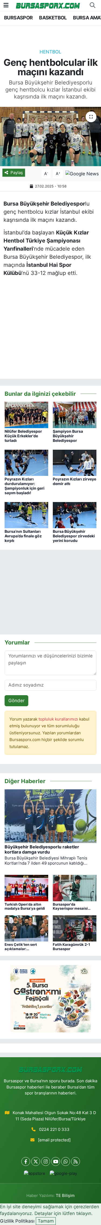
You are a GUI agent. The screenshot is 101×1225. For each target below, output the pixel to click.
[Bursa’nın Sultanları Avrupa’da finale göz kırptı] (26, 514)
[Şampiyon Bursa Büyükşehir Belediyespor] (74, 414)
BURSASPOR (18, 18)
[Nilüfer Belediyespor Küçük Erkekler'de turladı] (26, 414)
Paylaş (17, 172)
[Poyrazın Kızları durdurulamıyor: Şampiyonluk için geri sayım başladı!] (26, 462)
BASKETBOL (53, 18)
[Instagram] (45, 1161)
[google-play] (63, 1175)
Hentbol (50, 51)
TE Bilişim (65, 1195)
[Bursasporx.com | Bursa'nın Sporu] (48, 5)
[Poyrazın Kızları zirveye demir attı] (74, 462)
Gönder (16, 700)
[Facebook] (25, 1161)
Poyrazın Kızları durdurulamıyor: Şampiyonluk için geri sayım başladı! (24, 486)
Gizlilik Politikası (17, 1221)
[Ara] (92, 5)
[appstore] (35, 1175)
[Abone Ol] (82, 173)
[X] (35, 1161)
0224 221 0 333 (54, 1129)
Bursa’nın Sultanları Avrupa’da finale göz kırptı (23, 536)
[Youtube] (55, 1161)
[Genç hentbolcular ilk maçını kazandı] (50, 136)
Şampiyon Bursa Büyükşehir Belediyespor (68, 436)
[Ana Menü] (6, 5)
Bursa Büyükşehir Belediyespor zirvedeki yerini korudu (74, 536)
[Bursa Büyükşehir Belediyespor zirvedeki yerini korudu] (74, 514)
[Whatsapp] (65, 1161)
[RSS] (75, 1161)
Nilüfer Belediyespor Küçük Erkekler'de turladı (23, 436)
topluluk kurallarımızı (59, 719)
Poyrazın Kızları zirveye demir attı (74, 481)
